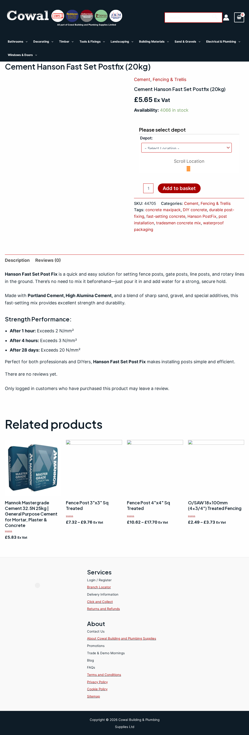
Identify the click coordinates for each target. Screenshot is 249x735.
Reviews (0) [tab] (48, 260)
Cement (142, 79)
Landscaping (120, 41)
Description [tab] (17, 260)
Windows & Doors (20, 55)
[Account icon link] (226, 17)
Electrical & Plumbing (221, 41)
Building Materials (152, 41)
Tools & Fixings (90, 41)
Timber (64, 41)
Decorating (41, 41)
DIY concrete (195, 209)
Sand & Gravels (185, 41)
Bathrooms (15, 41)
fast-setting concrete (165, 216)
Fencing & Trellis (169, 79)
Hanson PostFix (201, 216)
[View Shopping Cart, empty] (239, 17)
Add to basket (179, 188)
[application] (25, 41)
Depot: (146, 138)
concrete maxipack (163, 209)
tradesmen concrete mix (178, 222)
